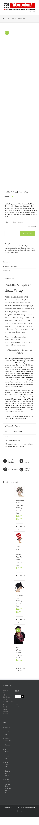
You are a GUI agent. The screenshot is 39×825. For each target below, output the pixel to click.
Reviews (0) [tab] (6, 271)
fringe (32, 248)
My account (7, 751)
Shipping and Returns (7, 773)
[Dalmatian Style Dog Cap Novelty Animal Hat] (19, 491)
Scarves (29, 246)
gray (6, 250)
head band (11, 250)
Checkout (7, 745)
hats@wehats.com (21, 707)
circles (23, 248)
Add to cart (27, 233)
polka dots (24, 250)
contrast (27, 248)
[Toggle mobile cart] (30, 11)
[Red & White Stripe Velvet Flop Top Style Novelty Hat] (19, 538)
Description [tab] (6, 262)
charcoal (17, 248)
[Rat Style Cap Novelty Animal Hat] (19, 587)
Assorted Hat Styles (8, 740)
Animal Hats (7, 733)
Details (22, 527)
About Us (7, 727)
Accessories (15, 246)
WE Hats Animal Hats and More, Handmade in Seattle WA (8, 786)
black (12, 248)
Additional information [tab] (10, 266)
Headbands (23, 246)
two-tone (7, 252)
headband (18, 250)
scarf (33, 250)
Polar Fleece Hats (7, 765)
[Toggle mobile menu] (34, 11)
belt (9, 248)
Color (6, 222)
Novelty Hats (7, 757)
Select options (19, 528)
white (12, 252)
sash (29, 250)
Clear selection (32, 226)
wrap (16, 252)
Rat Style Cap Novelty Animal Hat (19, 601)
